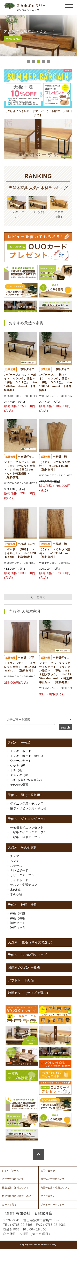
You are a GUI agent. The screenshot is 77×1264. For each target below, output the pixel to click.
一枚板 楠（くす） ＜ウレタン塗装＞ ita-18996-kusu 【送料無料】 (55, 550)
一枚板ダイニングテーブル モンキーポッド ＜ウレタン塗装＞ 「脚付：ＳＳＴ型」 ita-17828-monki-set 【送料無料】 (21, 380)
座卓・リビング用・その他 (28, 808)
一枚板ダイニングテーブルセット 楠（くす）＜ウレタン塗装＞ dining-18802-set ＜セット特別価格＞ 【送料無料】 (20, 467)
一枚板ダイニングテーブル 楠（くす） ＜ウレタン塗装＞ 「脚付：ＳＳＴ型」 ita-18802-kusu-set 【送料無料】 (56, 380)
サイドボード (19, 880)
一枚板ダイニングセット (26, 827)
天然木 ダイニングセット (27, 819)
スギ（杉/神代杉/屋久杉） (27, 779)
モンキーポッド (20, 751)
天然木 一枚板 (19, 742)
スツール (16, 865)
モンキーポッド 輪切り (26, 756)
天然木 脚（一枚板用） (25, 795)
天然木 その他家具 (22, 847)
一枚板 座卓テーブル (25, 837)
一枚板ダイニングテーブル (28, 832)
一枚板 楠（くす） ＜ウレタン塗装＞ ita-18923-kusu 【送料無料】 (55, 463)
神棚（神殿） (19, 913)
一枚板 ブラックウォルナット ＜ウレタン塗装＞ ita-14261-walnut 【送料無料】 (20, 664)
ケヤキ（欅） (19, 765)
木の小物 (16, 894)
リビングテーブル (22, 875)
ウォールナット (20, 760)
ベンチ (14, 860)
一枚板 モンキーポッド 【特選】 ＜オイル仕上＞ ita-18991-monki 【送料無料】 (20, 550)
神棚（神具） (19, 927)
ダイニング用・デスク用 (26, 803)
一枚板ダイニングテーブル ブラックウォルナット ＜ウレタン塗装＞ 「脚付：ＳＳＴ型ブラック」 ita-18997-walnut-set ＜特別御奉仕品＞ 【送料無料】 (55, 670)
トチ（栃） (17, 770)
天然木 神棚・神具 (22, 904)
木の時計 (16, 889)
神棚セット (17, 923)
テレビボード (19, 870)
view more (13, 38)
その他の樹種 (19, 784)
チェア (14, 856)
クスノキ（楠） (20, 775)
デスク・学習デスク (23, 884)
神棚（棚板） (19, 918)
